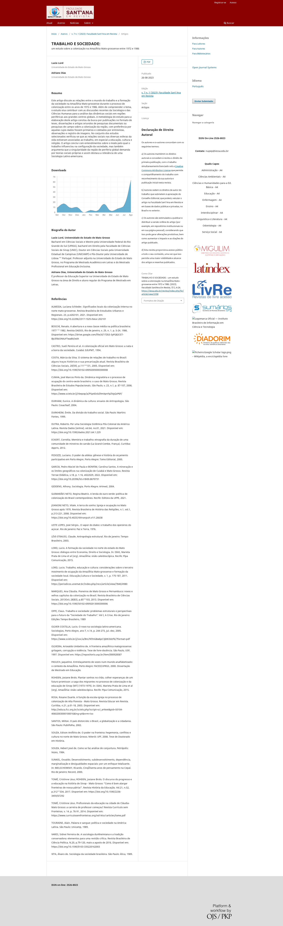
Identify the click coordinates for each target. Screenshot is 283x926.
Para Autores (198, 48)
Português (198, 86)
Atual (49, 22)
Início (54, 33)
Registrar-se (220, 2)
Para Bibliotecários (201, 53)
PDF (148, 61)
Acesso (233, 2)
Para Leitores (198, 43)
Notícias (74, 22)
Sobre (87, 22)
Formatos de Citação (154, 300)
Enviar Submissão (204, 101)
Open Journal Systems (204, 67)
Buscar (230, 22)
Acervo (61, 22)
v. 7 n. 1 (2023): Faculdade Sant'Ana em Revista (94, 33)
